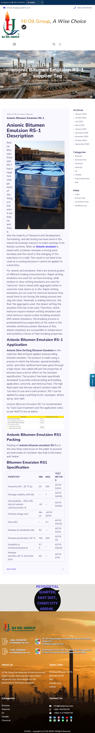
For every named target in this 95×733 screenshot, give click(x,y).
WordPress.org (81, 206)
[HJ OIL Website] (71, 720)
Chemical (79, 164)
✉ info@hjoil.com (6, 2)
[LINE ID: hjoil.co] (63, 720)
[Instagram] (59, 717)
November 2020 (81, 137)
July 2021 (79, 122)
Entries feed (80, 198)
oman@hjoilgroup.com (20, 652)
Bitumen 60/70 (56, 676)
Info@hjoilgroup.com (19, 643)
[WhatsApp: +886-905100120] (55, 720)
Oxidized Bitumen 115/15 (60, 672)
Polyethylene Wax (82, 179)
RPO (51, 679)
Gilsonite (78, 167)
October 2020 (81, 140)
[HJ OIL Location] (67, 720)
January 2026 (81, 114)
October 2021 (80, 118)
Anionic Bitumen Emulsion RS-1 (25, 118)
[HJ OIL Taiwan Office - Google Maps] (37, 641)
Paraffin (78, 175)
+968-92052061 (18, 650)
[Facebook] (50, 717)
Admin (22, 114)
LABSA (52, 687)
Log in (77, 194)
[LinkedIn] (63, 717)
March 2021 (79, 125)
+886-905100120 (18, 640)
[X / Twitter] (55, 717)
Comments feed (81, 202)
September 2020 (82, 144)
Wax (77, 182)
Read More (11, 569)
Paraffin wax (55, 683)
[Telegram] (71, 717)
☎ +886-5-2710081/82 (18, 2)
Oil (76, 171)
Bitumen (29, 114)
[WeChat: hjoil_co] (50, 720)
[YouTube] (67, 717)
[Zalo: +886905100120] (59, 720)
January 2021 (80, 129)
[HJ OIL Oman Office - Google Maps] (37, 651)
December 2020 (81, 133)
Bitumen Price (81, 160)
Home (25, 80)
